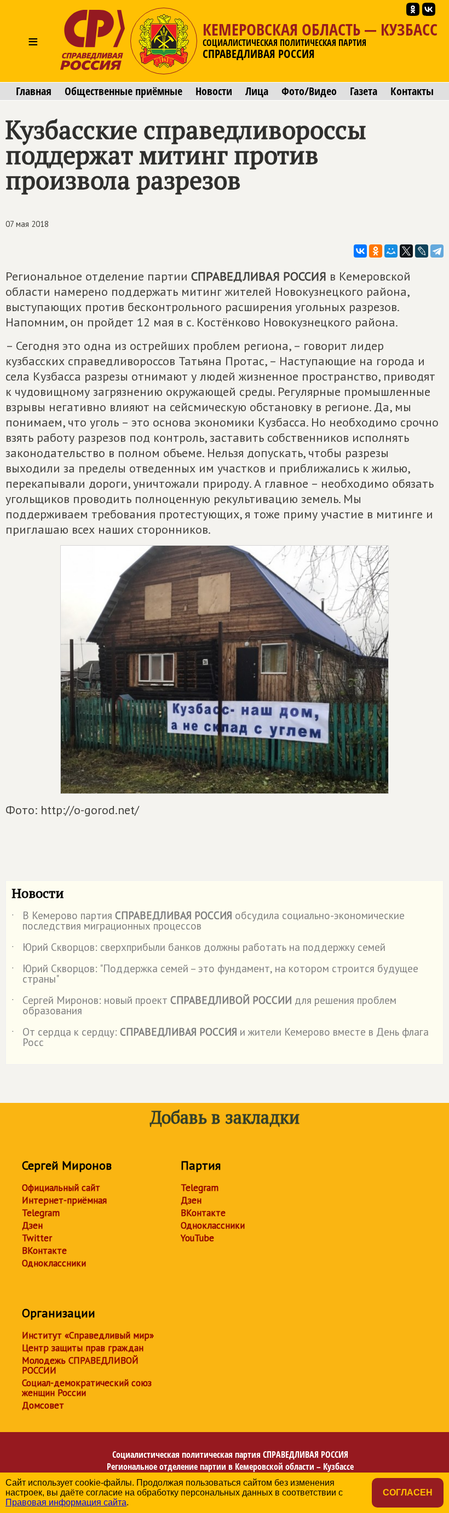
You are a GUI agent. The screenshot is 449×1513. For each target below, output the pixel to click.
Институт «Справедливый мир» (88, 1335)
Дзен (32, 1225)
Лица (256, 91)
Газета (363, 91)
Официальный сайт (61, 1188)
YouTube (197, 1238)
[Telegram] (437, 251)
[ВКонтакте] (360, 251)
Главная (33, 91)
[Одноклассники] (375, 251)
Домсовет (43, 1405)
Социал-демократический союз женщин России (87, 1388)
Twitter (37, 1238)
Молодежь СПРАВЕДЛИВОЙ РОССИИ (80, 1365)
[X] (406, 251)
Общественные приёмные (123, 91)
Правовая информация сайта (65, 1502)
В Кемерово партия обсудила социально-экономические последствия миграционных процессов (208, 921)
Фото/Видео (309, 91)
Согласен (408, 1492)
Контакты (412, 91)
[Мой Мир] (391, 251)
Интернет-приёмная (64, 1200)
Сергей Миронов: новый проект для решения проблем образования (203, 1006)
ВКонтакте (44, 1250)
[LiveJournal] (421, 251)
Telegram (41, 1213)
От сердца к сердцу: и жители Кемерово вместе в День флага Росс (220, 1038)
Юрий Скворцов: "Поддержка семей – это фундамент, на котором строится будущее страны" (214, 974)
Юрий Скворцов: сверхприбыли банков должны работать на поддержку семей (198, 949)
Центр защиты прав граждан (82, 1348)
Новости (213, 91)
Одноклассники (54, 1263)
